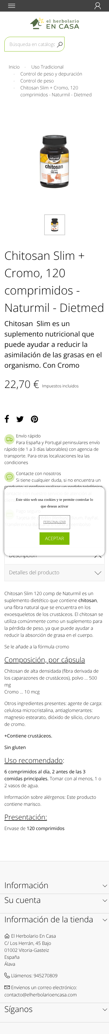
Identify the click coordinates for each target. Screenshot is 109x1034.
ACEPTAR (54, 538)
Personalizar (54, 522)
